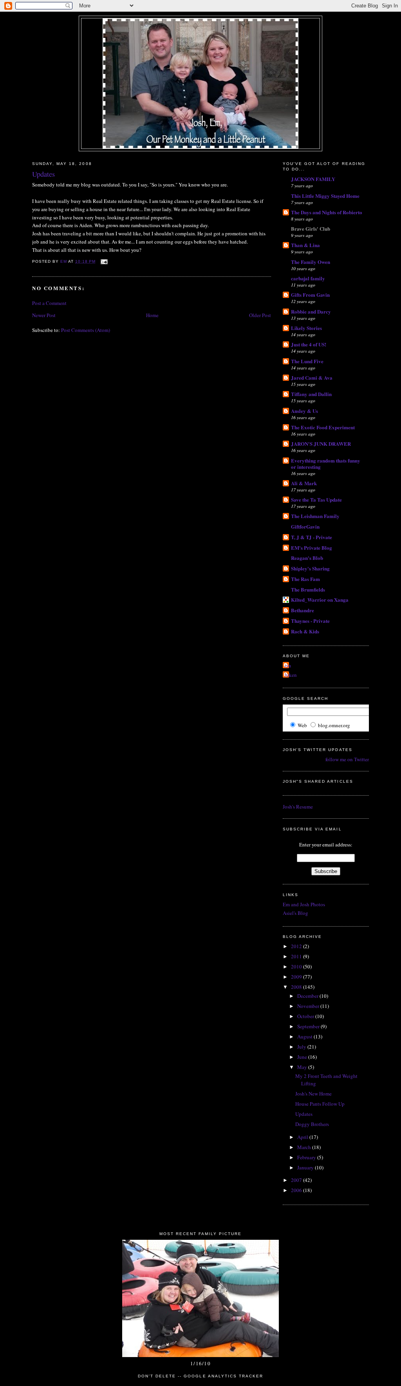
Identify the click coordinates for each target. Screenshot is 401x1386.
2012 (297, 946)
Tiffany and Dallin (311, 394)
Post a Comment (49, 303)
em (288, 665)
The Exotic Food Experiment (323, 427)
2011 (297, 956)
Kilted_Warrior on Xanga (320, 599)
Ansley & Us (304, 410)
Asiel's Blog (295, 912)
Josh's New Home (313, 1093)
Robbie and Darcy (311, 311)
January (306, 1167)
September (309, 1026)
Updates (303, 1113)
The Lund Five (307, 361)
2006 (297, 1190)
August (305, 1036)
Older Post (260, 315)
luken (291, 674)
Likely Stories (306, 328)
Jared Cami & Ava (311, 377)
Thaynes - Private (310, 620)
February (307, 1157)
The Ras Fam (305, 579)
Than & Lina (305, 245)
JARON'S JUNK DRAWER (321, 443)
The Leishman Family (315, 516)
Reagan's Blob (307, 557)
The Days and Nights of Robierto (326, 212)
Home (152, 315)
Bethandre (302, 610)
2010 (297, 966)
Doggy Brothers (312, 1124)
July (302, 1046)
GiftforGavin (305, 526)
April (303, 1136)
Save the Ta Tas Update (316, 499)
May (302, 1066)
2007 (297, 1179)
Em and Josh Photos (304, 904)
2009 (297, 976)
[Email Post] (104, 261)
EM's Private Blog (311, 547)
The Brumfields (308, 589)
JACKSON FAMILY (313, 179)
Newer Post (44, 315)
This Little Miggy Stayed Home (325, 195)
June (302, 1056)
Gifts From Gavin (310, 294)
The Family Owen (310, 261)
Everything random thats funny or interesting (325, 463)
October (306, 1016)
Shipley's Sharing (310, 568)
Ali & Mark (304, 483)
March (304, 1147)
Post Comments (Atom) (85, 330)
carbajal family (308, 278)
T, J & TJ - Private (311, 537)
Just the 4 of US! (308, 344)
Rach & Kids (305, 631)
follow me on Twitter (347, 759)
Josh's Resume (298, 806)
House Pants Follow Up (320, 1103)
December (308, 995)
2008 (297, 986)
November (308, 1005)
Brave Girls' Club (310, 228)
